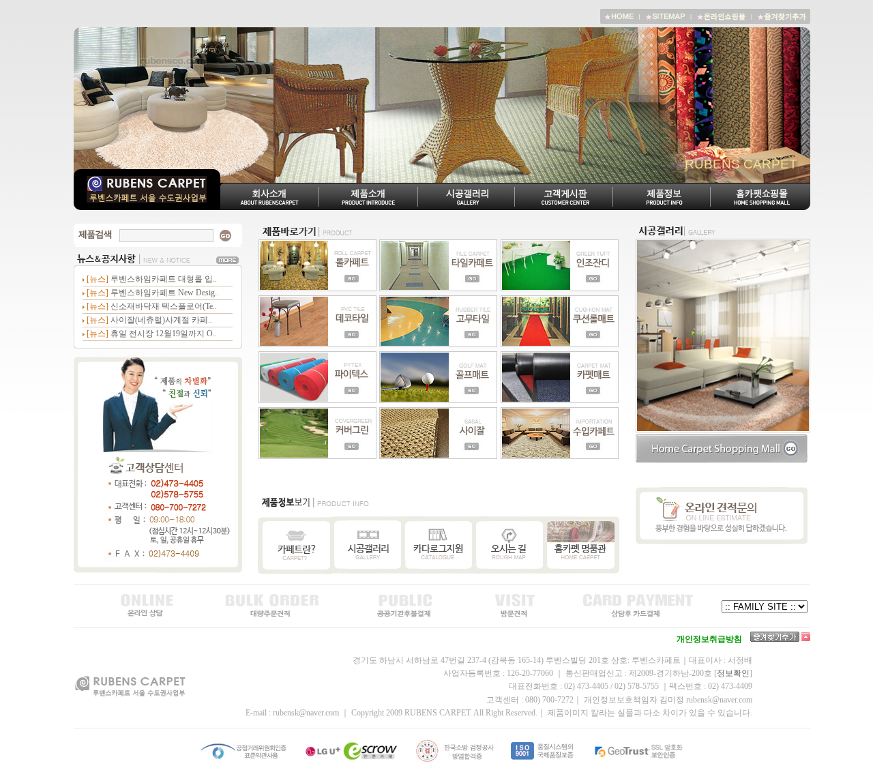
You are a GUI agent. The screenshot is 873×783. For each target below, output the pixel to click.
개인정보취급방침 (709, 639)
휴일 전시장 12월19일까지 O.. (163, 333)
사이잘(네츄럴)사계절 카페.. (161, 320)
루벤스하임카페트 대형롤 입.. (163, 279)
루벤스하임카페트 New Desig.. (164, 292)
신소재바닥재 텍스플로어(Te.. (163, 306)
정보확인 (733, 673)
